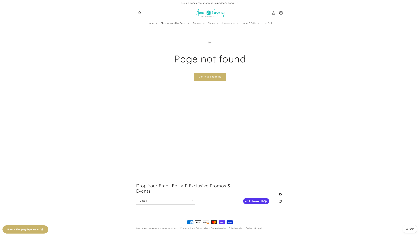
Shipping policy (236, 228)
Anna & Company (151, 228)
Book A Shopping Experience (22, 229)
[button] (139, 13)
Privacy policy (186, 228)
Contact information (255, 228)
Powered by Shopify (169, 228)
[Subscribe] (191, 201)
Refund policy (202, 228)
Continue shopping (210, 77)
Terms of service (218, 228)
